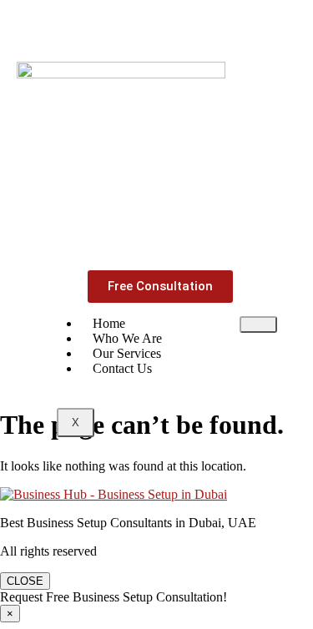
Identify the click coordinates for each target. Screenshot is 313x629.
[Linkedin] (181, 27)
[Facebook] (82, 27)
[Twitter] (230, 27)
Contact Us (122, 368)
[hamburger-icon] (258, 324)
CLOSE (25, 581)
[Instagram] (132, 27)
